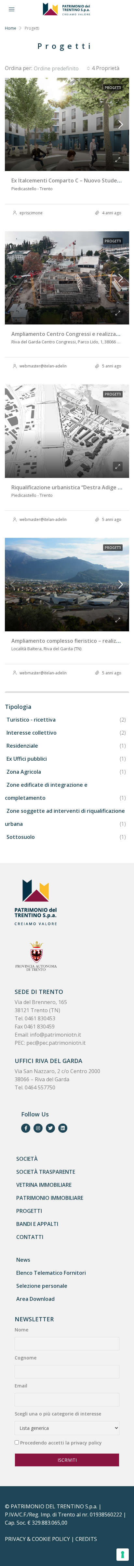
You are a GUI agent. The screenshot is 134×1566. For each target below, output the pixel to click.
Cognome (25, 1358)
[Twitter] (50, 1128)
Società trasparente (45, 1171)
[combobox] (62, 68)
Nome (21, 1330)
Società (27, 1158)
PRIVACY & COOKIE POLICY (37, 1539)
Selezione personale (41, 1285)
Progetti (29, 1210)
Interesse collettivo (32, 732)
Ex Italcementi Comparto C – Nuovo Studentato (71, 180)
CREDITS (86, 1539)
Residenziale (22, 745)
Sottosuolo (21, 836)
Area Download (35, 1298)
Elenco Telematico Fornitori (51, 1272)
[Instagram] (38, 1128)
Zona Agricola (24, 771)
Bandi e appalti (37, 1224)
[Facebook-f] (25, 1128)
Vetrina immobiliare (44, 1184)
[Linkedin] (62, 1128)
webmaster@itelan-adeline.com (49, 366)
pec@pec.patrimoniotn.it (56, 1042)
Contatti (29, 1237)
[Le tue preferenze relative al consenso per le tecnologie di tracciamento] (122, 1554)
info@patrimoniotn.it (55, 1034)
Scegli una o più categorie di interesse (58, 1414)
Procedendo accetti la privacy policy (61, 1443)
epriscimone (31, 213)
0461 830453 (40, 1018)
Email (21, 1386)
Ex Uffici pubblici (27, 758)
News (23, 1259)
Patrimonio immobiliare (49, 1197)
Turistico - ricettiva (31, 719)
